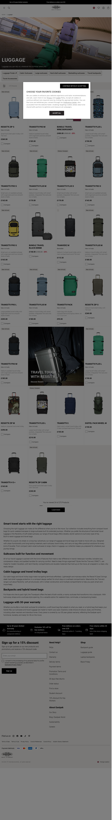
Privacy (49, 98)
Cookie (58, 98)
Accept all (57, 113)
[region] (56, 100)
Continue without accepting (74, 86)
